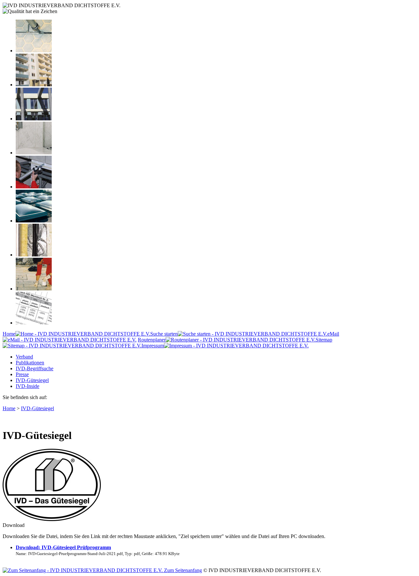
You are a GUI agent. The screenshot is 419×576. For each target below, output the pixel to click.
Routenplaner (152, 339)
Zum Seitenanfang (182, 570)
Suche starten (164, 334)
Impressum (152, 345)
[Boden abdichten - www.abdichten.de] (34, 50)
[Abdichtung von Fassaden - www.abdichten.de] (34, 84)
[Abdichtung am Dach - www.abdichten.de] (34, 220)
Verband (24, 356)
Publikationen (30, 362)
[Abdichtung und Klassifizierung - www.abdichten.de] (34, 322)
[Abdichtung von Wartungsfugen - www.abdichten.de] (34, 288)
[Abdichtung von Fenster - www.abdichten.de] (34, 118)
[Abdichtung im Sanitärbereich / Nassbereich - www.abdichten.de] (34, 152)
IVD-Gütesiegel (32, 380)
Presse (22, 374)
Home (9, 334)
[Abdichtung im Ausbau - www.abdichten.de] (34, 186)
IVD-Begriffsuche (34, 368)
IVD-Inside (27, 386)
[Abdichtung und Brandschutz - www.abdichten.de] (34, 254)
